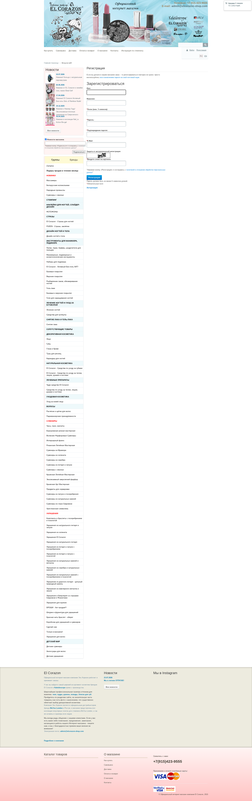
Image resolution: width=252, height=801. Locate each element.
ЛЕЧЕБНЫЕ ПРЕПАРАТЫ (57, 380)
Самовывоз (61, 51)
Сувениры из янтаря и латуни (59, 465)
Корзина (231, 3)
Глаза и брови (52, 349)
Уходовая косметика (57, 397)
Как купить (48, 51)
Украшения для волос (55, 637)
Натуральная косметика (59, 363)
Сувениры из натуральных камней (61, 499)
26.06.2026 (60, 85)
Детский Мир (53, 641)
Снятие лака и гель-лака (59, 319)
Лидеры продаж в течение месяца (62, 171)
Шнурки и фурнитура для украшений (62, 612)
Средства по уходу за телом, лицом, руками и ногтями (62, 391)
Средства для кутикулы (56, 315)
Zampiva (50, 166)
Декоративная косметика (60, 334)
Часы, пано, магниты (55, 426)
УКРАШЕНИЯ (52, 513)
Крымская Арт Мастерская (57, 484)
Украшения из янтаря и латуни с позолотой (60, 555)
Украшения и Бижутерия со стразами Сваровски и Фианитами (62, 597)
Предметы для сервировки (57, 489)
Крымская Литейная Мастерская (60, 474)
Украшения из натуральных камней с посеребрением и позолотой (62, 576)
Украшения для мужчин (56, 603)
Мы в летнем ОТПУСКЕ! (114, 680)
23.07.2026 (108, 678)
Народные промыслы (55, 190)
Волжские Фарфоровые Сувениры (61, 436)
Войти (192, 50)
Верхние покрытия (54, 276)
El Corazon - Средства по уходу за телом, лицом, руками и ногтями (64, 374)
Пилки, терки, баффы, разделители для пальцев (63, 249)
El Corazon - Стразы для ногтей (60, 221)
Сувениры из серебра (55, 460)
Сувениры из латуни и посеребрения (62, 494)
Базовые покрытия (54, 271)
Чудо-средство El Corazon (57, 385)
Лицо (48, 339)
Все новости (53, 131)
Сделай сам (51, 627)
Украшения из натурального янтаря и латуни (62, 526)
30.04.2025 (60, 116)
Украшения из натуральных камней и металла (62, 562)
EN (205, 56)
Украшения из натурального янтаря (61, 542)
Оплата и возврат (86, 51)
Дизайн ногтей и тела (58, 231)
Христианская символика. (57, 509)
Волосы (50, 406)
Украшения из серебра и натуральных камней (62, 569)
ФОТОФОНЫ (52, 212)
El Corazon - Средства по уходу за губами (64, 368)
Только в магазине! (54, 632)
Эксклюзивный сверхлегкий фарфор (62, 479)
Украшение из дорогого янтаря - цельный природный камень (64, 583)
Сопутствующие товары (59, 329)
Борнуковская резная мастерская (60, 431)
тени (54, 694)
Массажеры (51, 180)
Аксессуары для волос (56, 651)
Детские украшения (54, 656)
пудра (59, 694)
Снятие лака (51, 324)
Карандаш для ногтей (55, 358)
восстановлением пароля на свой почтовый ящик (119, 77)
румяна (66, 694)
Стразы (50, 217)
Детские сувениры (54, 646)
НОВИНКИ (51, 175)
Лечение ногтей (53, 310)
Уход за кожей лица (54, 401)
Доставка (72, 51)
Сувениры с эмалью (55, 195)
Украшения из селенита (56, 532)
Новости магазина (55, 139)
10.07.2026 (60, 74)
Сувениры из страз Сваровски (59, 504)
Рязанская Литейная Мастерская (60, 445)
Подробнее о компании (54, 741)
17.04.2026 (60, 95)
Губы (48, 344)
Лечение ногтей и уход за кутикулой (60, 304)
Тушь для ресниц (53, 354)
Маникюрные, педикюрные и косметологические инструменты (60, 256)
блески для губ (85, 694)
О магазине (102, 51)
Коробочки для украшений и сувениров (63, 622)
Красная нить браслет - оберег (59, 617)
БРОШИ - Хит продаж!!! (56, 607)
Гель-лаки (50, 288)
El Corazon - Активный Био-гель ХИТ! (62, 267)
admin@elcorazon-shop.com (189, 6)
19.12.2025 (60, 106)
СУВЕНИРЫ (51, 421)
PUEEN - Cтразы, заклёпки (57, 226)
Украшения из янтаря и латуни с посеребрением (60, 548)
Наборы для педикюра (56, 262)
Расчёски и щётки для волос (58, 411)
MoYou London (56, 708)
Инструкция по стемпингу (132, 51)
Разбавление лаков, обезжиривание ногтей (62, 282)
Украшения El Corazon (56, 537)
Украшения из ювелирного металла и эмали (62, 590)
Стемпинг (51, 200)
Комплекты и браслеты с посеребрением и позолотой (64, 519)
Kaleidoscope (59, 688)
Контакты (114, 51)
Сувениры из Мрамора (56, 450)
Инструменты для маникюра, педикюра (61, 242)
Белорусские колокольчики (57, 185)
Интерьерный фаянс (55, 440)
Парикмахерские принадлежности (61, 416)
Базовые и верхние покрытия (59, 293)
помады (74, 694)
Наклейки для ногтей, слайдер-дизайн (63, 206)
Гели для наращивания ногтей (59, 298)
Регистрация (201, 50)
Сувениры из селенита (56, 455)
